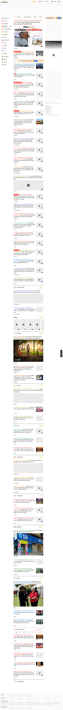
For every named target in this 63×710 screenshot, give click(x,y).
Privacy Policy (57, 103)
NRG (15, 453)
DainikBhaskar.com (48, 106)
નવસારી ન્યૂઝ (2, 699)
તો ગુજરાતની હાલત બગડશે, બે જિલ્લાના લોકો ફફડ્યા (40, 703)
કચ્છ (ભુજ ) (28, 632)
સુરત (15, 219)
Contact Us (46, 103)
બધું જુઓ (40, 317)
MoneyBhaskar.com (48, 111)
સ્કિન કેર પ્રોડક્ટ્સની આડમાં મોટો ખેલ (22, 702)
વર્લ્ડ (15, 79)
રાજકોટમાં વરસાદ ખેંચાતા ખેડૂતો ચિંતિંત (48, 703)
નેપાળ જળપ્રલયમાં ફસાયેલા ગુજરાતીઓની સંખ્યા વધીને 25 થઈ (31, 702)
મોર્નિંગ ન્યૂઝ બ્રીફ (12, 702)
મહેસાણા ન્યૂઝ (20, 699)
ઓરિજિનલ (16, 58)
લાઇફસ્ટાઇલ (16, 474)
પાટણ (15, 514)
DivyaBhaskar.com (48, 107)
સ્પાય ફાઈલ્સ (16, 116)
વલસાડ (15, 98)
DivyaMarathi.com (48, 110)
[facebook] (37, 48)
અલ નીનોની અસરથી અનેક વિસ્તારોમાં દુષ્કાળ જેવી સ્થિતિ (14, 703)
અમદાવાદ (15, 48)
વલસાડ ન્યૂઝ (11, 699)
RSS (49, 103)
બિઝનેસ (15, 107)
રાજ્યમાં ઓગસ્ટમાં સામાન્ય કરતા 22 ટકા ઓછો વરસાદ (57, 703)
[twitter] (40, 48)
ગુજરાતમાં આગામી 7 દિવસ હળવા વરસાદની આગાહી (31, 703)
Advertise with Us (47, 101)
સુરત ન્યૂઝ (45, 699)
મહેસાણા (15, 135)
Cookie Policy (53, 103)
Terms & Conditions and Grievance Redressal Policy (52, 102)
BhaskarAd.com (48, 112)
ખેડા (31, 632)
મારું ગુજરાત (16, 88)
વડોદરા (15, 163)
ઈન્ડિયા (15, 191)
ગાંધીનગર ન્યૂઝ (29, 699)
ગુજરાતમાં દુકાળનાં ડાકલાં (4, 703)
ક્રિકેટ (15, 265)
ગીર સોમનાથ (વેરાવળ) (40, 632)
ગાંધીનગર (15, 238)
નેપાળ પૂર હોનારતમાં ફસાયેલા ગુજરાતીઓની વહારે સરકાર (48, 702)
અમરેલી (23, 632)
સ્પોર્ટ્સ (15, 70)
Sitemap (52, 101)
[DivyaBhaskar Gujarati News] (4, 2)
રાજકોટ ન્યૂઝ (37, 699)
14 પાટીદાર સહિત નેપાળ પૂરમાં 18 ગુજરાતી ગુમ (57, 702)
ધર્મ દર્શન (15, 363)
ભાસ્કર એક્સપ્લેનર (17, 173)
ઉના (15, 247)
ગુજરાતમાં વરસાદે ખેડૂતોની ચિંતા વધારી (5, 702)
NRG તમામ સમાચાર (39, 629)
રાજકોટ (15, 154)
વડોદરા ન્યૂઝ (54, 699)
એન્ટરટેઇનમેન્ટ (16, 145)
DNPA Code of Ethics (55, 115)
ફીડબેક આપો (61, 353)
